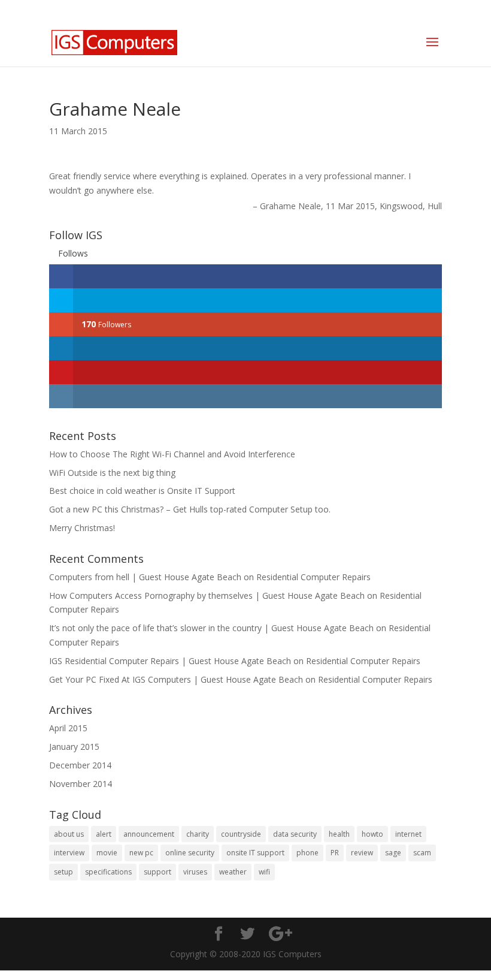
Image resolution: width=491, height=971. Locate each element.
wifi (264, 872)
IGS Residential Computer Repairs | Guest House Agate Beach (170, 661)
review (362, 853)
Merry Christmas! (82, 527)
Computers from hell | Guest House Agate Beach (145, 577)
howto (372, 834)
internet (408, 834)
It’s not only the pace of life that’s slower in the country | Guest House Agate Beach (211, 628)
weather (233, 872)
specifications (108, 872)
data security (295, 834)
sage (393, 853)
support (157, 872)
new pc (141, 853)
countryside (241, 834)
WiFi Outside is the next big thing (112, 472)
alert (103, 834)
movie (106, 853)
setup (63, 872)
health (339, 834)
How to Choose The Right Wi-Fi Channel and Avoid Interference (172, 454)
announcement (148, 834)
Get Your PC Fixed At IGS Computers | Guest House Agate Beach (176, 679)
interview (69, 853)
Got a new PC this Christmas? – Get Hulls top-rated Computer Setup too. (190, 509)
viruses (195, 872)
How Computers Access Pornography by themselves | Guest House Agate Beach (207, 595)
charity (197, 834)
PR (335, 853)
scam (422, 853)
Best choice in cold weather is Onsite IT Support (142, 490)
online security (189, 853)
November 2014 (80, 783)
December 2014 (80, 765)
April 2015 (68, 728)
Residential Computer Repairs (313, 577)
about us (69, 834)
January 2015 (74, 746)
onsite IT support (255, 853)
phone (307, 853)
